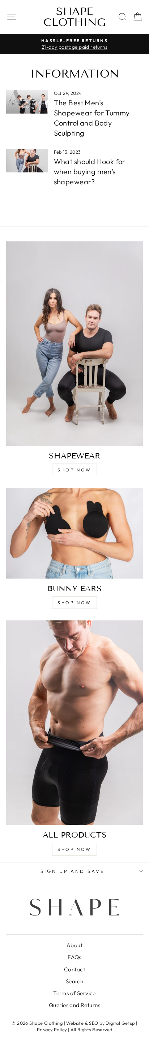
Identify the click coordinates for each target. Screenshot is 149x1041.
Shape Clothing (74, 17)
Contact (74, 969)
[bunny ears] (74, 533)
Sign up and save (73, 871)
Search (74, 981)
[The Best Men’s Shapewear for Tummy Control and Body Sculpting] (27, 101)
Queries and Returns (74, 1005)
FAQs (74, 957)
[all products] (74, 722)
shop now (74, 470)
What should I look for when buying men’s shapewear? (89, 171)
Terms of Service (74, 993)
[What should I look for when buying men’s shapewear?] (27, 160)
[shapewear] (74, 343)
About (74, 945)
